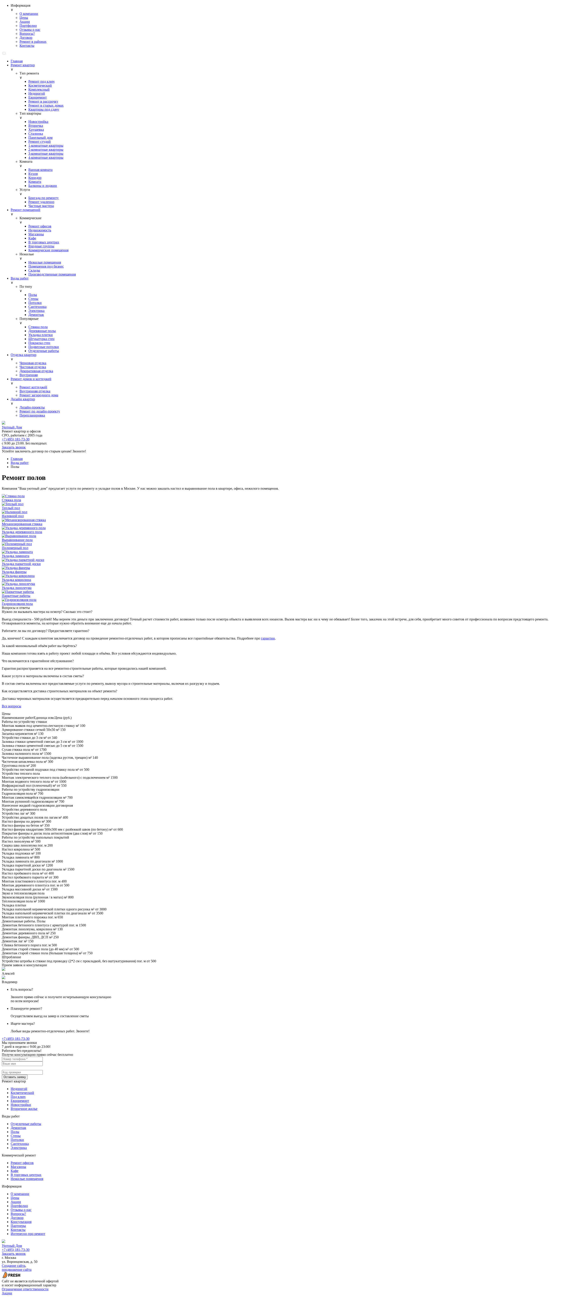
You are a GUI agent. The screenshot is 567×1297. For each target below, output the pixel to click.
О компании (28, 14)
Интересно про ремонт (28, 1234)
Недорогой (36, 93)
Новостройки (21, 1105)
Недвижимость (39, 230)
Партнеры (18, 1226)
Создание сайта (13, 1266)
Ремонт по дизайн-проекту (39, 411)
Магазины (36, 234)
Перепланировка (32, 415)
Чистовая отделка (32, 367)
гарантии (268, 638)
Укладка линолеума (16, 588)
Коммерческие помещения (48, 250)
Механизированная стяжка (22, 524)
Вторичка (35, 125)
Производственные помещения (52, 274)
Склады (34, 270)
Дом (12, 427)
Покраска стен (39, 343)
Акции (24, 21)
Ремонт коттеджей (33, 387)
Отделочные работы (43, 351)
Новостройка (38, 121)
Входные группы (41, 246)
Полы (32, 295)
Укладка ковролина (16, 580)
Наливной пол (13, 516)
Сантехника (37, 307)
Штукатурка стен (41, 339)
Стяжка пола (38, 327)
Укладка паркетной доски (21, 564)
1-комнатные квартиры (45, 145)
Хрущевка (36, 129)
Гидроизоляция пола (17, 604)
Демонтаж (36, 315)
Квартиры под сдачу (43, 109)
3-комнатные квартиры (45, 153)
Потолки (35, 303)
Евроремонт (37, 97)
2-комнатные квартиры (45, 149)
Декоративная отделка (36, 371)
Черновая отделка (32, 363)
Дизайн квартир (23, 399)
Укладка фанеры (14, 572)
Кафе (32, 238)
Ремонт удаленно (41, 202)
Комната (34, 182)
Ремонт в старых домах (46, 105)
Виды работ (20, 278)
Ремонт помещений (25, 210)
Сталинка (35, 133)
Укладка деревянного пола (22, 532)
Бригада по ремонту (43, 198)
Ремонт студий (39, 141)
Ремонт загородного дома (38, 395)
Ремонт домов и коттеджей (31, 379)
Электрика (36, 311)
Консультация (21, 1222)
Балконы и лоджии (42, 186)
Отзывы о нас (29, 29)
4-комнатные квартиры (45, 157)
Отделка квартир (23, 355)
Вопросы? (27, 33)
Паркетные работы (16, 596)
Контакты (26, 45)
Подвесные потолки (43, 347)
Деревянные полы (42, 331)
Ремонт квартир (23, 65)
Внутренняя (28, 375)
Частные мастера (41, 206)
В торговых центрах (43, 242)
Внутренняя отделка (34, 391)
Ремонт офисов (39, 226)
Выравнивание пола (17, 540)
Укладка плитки (40, 335)
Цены (23, 18)
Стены (33, 299)
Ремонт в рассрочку (43, 101)
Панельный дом (40, 137)
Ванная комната (40, 170)
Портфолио (28, 25)
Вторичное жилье (24, 1109)
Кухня (33, 174)
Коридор (34, 178)
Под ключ (18, 1097)
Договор (25, 37)
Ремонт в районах (33, 41)
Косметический (40, 85)
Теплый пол (11, 508)
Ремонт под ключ (41, 81)
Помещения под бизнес (46, 266)
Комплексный (39, 89)
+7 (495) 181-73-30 (15, 439)
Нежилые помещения (44, 262)
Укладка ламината (15, 556)
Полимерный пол (15, 548)
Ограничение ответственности (25, 1289)
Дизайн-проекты (32, 407)
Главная (17, 61)
